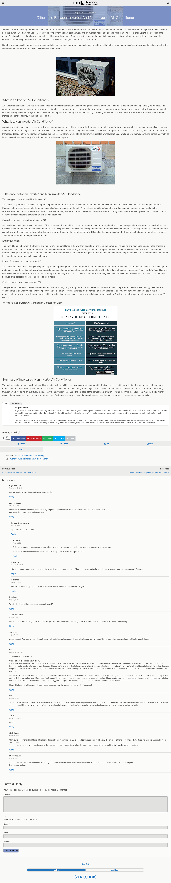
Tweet (65, 443)
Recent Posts (15, 404)
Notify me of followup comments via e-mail (20, 819)
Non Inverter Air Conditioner (40, 458)
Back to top (86, 864)
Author (6, 404)
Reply (11, 496)
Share (22, 443)
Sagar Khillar (21, 407)
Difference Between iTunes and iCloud (20, 472)
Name (6, 824)
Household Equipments (24, 455)
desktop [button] (114, 870)
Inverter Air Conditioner (19, 458)
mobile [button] (56, 870)
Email (6, 832)
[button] (77, 877)
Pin (108, 443)
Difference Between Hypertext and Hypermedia (148, 472)
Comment (8, 794)
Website (6, 841)
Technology (39, 455)
